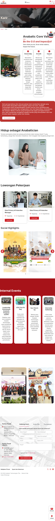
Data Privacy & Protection (13, 210)
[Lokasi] (52, 516)
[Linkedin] (53, 469)
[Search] (54, 3)
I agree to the (27, 453)
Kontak (52, 510)
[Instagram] (50, 469)
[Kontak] (52, 509)
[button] (27, 2)
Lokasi (52, 518)
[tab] (24, 425)
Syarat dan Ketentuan (18, 469)
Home (2, 29)
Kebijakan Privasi (5, 469)
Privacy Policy (31, 453)
